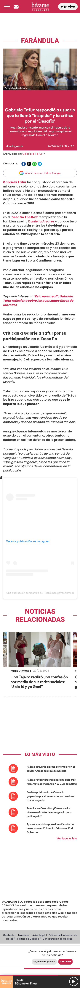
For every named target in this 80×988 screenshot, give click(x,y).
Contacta (9, 935)
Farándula (40, 41)
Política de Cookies (28, 938)
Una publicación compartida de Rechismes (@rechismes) (40, 592)
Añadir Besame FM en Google (43, 172)
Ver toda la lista (67, 838)
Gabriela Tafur (32, 154)
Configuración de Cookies (57, 938)
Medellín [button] (20, 980)
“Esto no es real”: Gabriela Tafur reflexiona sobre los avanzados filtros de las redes (38, 300)
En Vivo (69, 6)
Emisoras (23, 935)
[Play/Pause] (73, 981)
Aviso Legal (38, 935)
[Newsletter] (16, 6)
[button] (7, 6)
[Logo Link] (40, 6)
